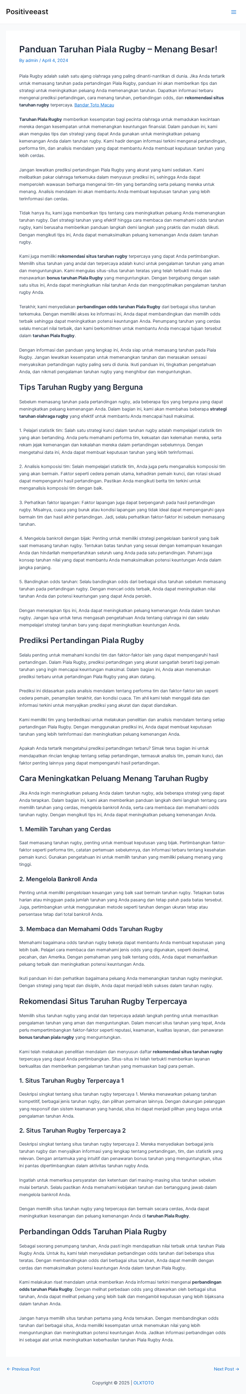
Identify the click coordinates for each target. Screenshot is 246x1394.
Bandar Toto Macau (94, 105)
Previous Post (23, 1369)
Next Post (226, 1369)
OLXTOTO (144, 1383)
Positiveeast (27, 11)
